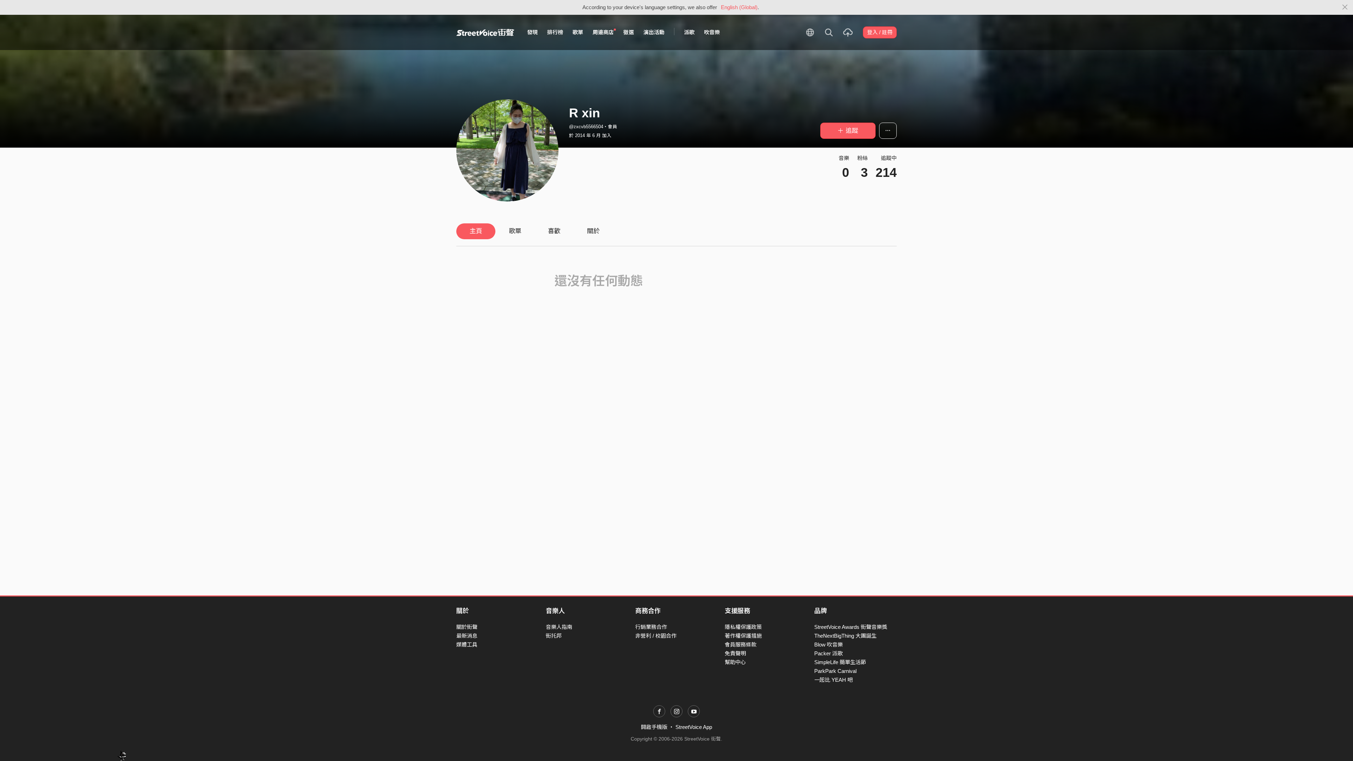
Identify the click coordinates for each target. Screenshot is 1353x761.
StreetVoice (485, 32)
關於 (593, 231)
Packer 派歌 (828, 653)
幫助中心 (735, 662)
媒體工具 (466, 645)
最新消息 (466, 636)
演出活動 (654, 32)
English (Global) (739, 7)
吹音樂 (712, 32)
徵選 (628, 32)
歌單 (578, 32)
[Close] (1345, 7)
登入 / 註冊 (879, 32)
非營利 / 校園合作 (655, 636)
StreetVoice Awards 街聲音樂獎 (850, 627)
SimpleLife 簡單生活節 (840, 662)
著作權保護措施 (743, 636)
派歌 (689, 32)
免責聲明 (735, 653)
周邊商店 (603, 32)
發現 (532, 32)
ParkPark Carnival (835, 671)
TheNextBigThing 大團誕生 (845, 636)
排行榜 (555, 32)
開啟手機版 (654, 727)
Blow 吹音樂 (828, 645)
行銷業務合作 (651, 627)
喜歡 (554, 231)
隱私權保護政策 (743, 627)
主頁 (476, 231)
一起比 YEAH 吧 (833, 680)
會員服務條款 (740, 645)
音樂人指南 (559, 627)
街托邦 (554, 636)
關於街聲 (466, 627)
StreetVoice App (693, 727)
